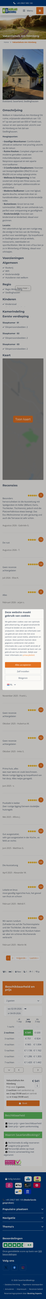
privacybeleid (28, 655)
